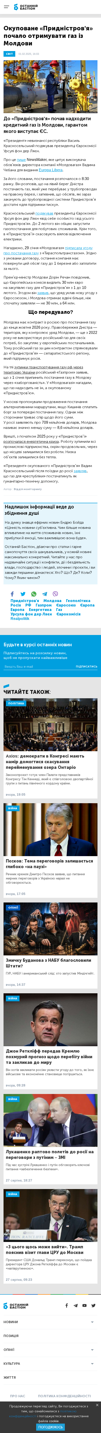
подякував (44, 213)
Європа (87, 605)
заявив (43, 293)
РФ (28, 605)
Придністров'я (25, 601)
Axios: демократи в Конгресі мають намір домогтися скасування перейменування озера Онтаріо (45, 762)
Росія (16, 605)
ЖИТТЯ (10, 1378)
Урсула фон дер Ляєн (31, 614)
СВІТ (9, 54)
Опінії (13, 907)
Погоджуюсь (50, 1427)
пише (21, 159)
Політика (16, 703)
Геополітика (78, 601)
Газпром (44, 605)
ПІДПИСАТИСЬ (86, 666)
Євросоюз (66, 605)
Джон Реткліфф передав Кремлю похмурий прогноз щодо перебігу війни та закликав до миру (49, 1057)
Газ (59, 609)
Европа (17, 609)
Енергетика (40, 609)
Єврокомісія (68, 614)
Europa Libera (50, 170)
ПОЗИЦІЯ (11, 1336)
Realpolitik (20, 618)
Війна (12, 808)
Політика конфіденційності (64, 1396)
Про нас (17, 1396)
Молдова (52, 601)
